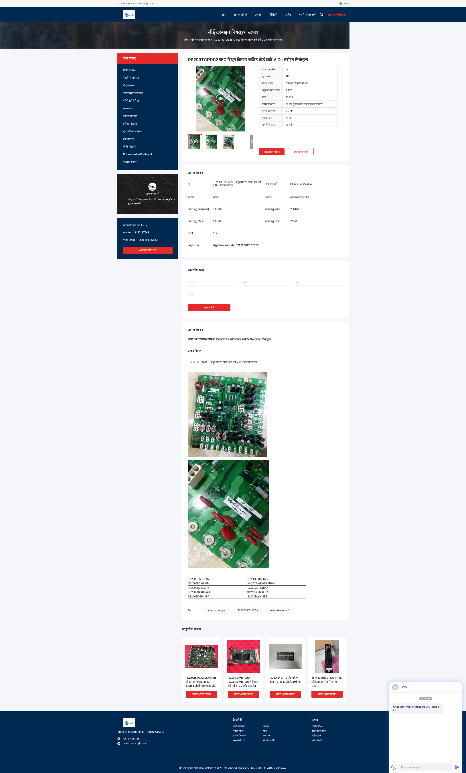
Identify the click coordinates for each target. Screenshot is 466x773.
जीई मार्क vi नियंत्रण (216, 610)
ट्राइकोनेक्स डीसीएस (132, 131)
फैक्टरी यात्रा (238, 731)
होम (185, 39)
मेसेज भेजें (209, 307)
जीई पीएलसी (128, 85)
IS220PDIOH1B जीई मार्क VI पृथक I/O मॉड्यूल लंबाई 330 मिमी (285, 679)
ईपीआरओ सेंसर (130, 116)
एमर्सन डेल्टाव (129, 108)
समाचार (266, 726)
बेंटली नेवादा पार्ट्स (131, 77)
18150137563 (141, 232)
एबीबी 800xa (129, 70)
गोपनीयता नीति (269, 740)
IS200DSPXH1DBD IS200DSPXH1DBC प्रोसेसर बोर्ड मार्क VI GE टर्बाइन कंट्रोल (243, 681)
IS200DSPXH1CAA (247, 610)
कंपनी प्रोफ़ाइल (239, 726)
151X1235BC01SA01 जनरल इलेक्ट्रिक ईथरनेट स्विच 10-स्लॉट (326, 681)
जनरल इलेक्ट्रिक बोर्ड (279, 610)
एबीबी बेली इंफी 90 (131, 100)
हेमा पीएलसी (128, 138)
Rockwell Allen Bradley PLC (138, 154)
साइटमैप (266, 735)
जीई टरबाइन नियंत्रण (200, 39)
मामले (265, 731)
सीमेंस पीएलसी (129, 146)
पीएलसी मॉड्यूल (130, 161)
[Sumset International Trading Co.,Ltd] (129, 14)
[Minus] (457, 687)
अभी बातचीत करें (148, 250)
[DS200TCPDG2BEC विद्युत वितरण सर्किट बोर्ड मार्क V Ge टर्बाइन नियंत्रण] (201, 656)
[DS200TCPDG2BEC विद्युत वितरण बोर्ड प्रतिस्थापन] (220, 98)
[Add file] (393, 767)
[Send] (457, 767)
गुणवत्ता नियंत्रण (239, 735)
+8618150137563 (147, 239)
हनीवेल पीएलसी (130, 123)
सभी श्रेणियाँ (316, 740)
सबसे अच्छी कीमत (272, 151)
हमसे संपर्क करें (238, 740)
